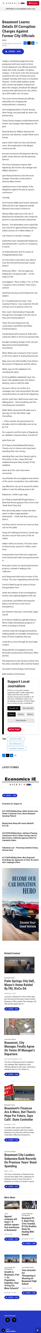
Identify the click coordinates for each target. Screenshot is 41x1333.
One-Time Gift (28, 708)
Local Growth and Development (27, 1214)
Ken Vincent (8, 1059)
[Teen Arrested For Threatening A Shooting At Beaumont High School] (29, 1259)
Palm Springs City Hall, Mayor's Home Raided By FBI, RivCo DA (19, 985)
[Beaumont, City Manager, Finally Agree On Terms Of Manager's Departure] (19, 1026)
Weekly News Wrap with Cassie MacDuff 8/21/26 (18, 824)
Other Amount (21, 720)
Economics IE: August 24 (12, 804)
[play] (3, 1330)
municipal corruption (16, 748)
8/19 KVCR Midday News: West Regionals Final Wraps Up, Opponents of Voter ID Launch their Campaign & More (20, 859)
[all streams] (38, 1330)
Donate (34, 3)
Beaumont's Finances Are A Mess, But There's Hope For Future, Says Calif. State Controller (20, 1113)
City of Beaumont (15, 744)
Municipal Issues (9, 978)
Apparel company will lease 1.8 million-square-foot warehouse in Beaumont (11, 1223)
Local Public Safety (28, 1267)
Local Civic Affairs (15, 739)
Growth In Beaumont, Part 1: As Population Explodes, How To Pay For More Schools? (11, 1280)
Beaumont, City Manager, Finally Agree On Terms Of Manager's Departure (19, 1048)
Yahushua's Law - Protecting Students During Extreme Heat (20, 849)
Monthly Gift (14, 708)
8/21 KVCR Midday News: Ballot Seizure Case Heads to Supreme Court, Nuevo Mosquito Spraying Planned (20, 813)
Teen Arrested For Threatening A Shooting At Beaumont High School (29, 1277)
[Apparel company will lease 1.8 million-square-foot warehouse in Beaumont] (12, 1205)
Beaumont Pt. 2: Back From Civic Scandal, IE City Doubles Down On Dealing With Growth (29, 1226)
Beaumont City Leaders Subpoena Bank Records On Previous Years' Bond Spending (20, 1160)
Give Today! (15, 729)
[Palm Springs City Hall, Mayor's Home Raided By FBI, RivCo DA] (19, 965)
